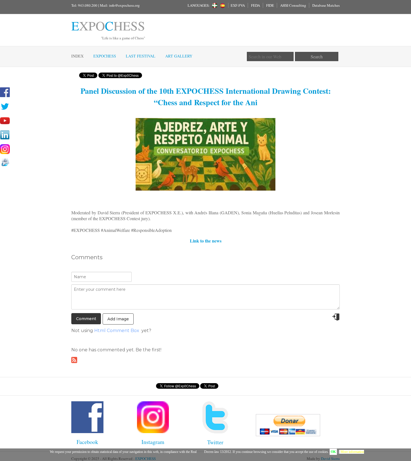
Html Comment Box (116, 330)
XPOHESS (108, 25)
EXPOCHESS (104, 56)
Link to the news (205, 240)
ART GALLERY (178, 56)
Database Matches (326, 5)
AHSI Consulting (293, 5)
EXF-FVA (238, 5)
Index (77, 56)
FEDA (255, 5)
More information (352, 452)
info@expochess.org (124, 5)
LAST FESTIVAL (140, 56)
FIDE (270, 5)
